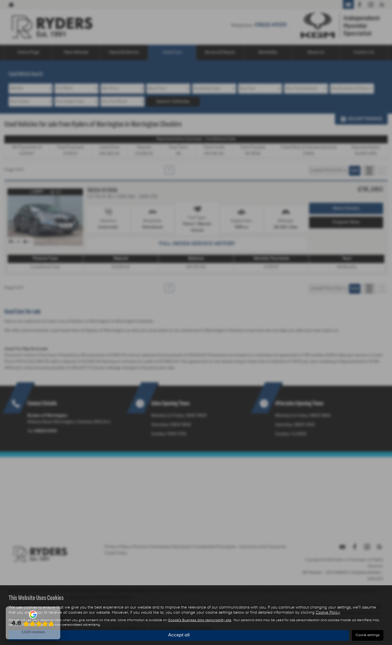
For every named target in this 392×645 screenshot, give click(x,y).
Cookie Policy (328, 613)
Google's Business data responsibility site (199, 620)
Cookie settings (368, 635)
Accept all (179, 635)
